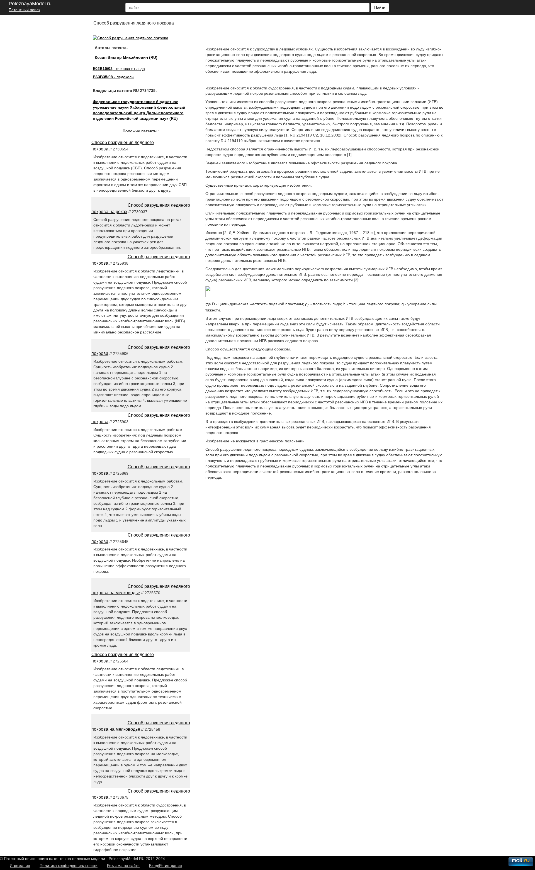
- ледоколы (113, 77)
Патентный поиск (24, 10)
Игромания (20, 865)
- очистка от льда (119, 68)
